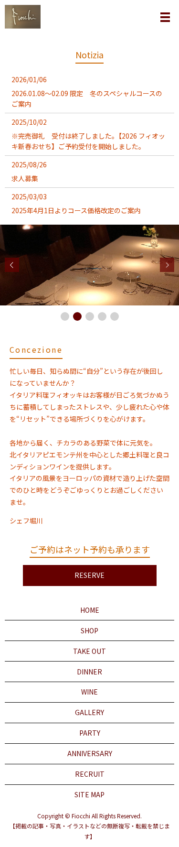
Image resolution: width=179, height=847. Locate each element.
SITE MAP (89, 794)
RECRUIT (90, 774)
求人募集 (24, 178)
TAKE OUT (89, 651)
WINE (89, 691)
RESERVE (89, 575)
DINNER (89, 671)
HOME (89, 610)
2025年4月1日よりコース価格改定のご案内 (76, 210)
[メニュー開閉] (165, 17)
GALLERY (89, 712)
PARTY (89, 733)
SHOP (89, 630)
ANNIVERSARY (89, 753)
